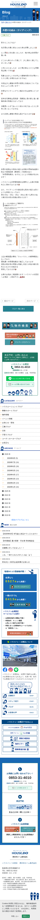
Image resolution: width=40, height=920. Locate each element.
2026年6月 (11, 466)
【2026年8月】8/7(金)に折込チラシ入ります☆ (20, 534)
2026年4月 (11, 475)
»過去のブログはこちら (20, 520)
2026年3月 (11, 479)
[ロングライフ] (20, 143)
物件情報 (5, 415)
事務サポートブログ (9, 411)
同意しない (15, 916)
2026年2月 (11, 483)
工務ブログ (6, 427)
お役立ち (5, 443)
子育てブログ (7, 435)
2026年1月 (11, 487)
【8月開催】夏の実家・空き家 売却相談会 (18, 541)
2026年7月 (11, 462)
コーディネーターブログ (11, 439)
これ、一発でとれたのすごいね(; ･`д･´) (17, 555)
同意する (26, 916)
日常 (4, 431)
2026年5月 (11, 470)
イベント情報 (7, 419)
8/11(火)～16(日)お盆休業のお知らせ (16, 562)
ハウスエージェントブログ (12, 406)
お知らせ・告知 (8, 423)
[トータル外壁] (20, 227)
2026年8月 (11, 458)
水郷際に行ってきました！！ (13, 548)
